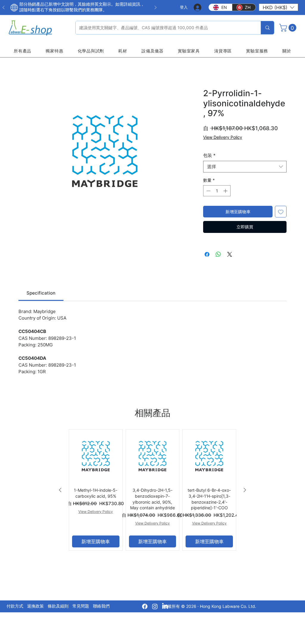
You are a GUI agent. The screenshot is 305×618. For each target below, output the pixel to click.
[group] (152, 490)
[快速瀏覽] (95, 456)
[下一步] (155, 7)
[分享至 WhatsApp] (218, 254)
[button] (278, 7)
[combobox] (245, 166)
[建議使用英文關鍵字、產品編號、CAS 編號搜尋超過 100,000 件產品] (267, 27)
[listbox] (278, 7)
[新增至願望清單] (281, 211)
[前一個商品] (60, 490)
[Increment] (226, 191)
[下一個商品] (244, 490)
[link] (41, 293)
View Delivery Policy (222, 137)
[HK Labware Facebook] (144, 606)
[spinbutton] (216, 191)
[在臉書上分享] (207, 254)
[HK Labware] (154, 606)
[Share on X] (229, 254)
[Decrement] (207, 191)
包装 (209, 155)
